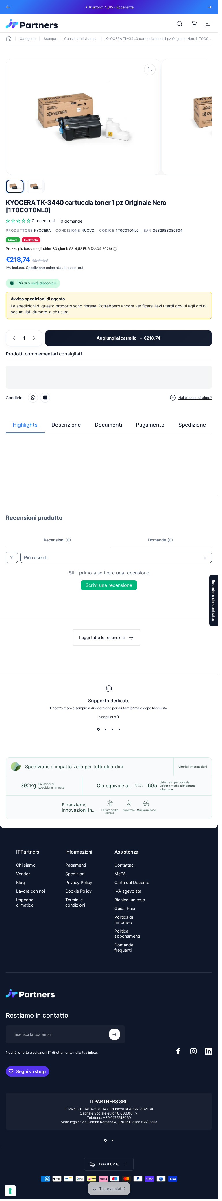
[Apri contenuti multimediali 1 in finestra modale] (150, 69)
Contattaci (124, 865)
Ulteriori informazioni (192, 766)
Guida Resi (124, 908)
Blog (20, 882)
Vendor (23, 873)
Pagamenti (75, 865)
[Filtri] (12, 557)
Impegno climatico (25, 902)
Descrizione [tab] (66, 425)
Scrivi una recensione (109, 585)
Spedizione (35, 268)
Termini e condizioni (75, 902)
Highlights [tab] (25, 425)
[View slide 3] (112, 729)
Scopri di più (109, 717)
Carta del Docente (131, 882)
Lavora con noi (30, 891)
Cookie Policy (78, 891)
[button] (19, 220)
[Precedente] (8, 7)
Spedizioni (75, 873)
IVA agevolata (127, 891)
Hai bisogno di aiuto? (195, 397)
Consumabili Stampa (80, 38)
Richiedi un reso (129, 899)
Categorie (28, 38)
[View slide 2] (105, 729)
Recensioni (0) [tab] (57, 539)
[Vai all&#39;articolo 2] (36, 186)
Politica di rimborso (123, 920)
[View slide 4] (119, 729)
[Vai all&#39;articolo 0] (15, 186)
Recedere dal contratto (213, 600)
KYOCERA (42, 230)
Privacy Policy (78, 882)
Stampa (50, 38)
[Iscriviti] (114, 1034)
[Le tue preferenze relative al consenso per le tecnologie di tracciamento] (10, 1190)
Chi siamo (26, 865)
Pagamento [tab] (150, 425)
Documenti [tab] (108, 425)
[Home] (9, 39)
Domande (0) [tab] (160, 539)
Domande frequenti (123, 947)
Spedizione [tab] (192, 425)
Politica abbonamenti (127, 934)
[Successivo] (209, 7)
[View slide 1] (98, 729)
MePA (120, 873)
